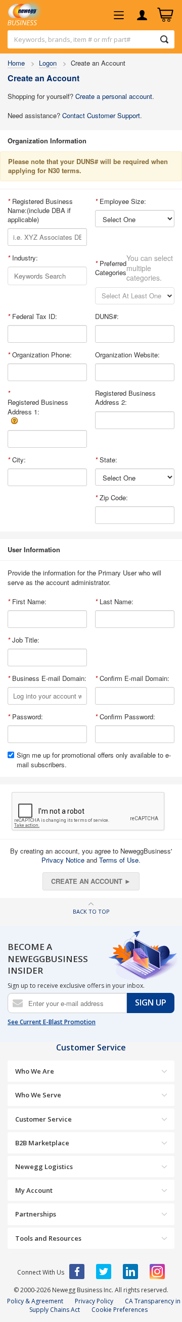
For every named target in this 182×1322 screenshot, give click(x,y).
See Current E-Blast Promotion (52, 1022)
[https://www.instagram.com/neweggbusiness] (157, 1271)
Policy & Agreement (35, 1301)
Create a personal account (113, 96)
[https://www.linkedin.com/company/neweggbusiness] (130, 1271)
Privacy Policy (94, 1301)
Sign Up (150, 1002)
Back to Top (91, 911)
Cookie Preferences (120, 1309)
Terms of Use (119, 860)
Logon (48, 63)
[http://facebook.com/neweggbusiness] (76, 1271)
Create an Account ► (91, 881)
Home (16, 63)
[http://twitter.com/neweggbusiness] (103, 1271)
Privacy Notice (62, 860)
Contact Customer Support (101, 115)
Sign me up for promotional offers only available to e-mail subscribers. (94, 760)
